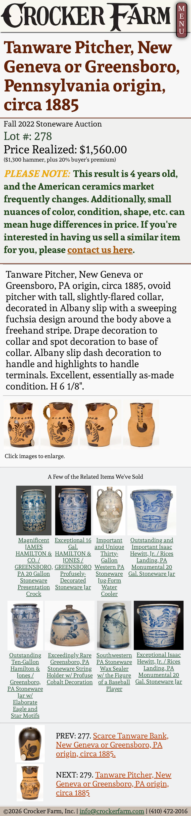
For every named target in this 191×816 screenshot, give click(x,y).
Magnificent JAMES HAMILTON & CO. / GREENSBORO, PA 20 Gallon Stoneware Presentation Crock (34, 567)
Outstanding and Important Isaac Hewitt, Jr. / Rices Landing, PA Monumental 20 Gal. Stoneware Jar (151, 557)
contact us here (100, 249)
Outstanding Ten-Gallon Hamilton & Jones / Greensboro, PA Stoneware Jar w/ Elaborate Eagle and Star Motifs (25, 685)
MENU (181, 20)
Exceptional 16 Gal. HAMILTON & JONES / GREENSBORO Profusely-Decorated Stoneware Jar (73, 563)
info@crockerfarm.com (112, 811)
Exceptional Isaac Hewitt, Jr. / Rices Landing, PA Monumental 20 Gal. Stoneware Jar (158, 668)
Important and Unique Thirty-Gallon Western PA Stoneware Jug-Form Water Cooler (109, 567)
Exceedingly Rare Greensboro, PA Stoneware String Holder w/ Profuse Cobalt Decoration (70, 668)
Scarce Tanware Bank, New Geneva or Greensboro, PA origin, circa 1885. (112, 744)
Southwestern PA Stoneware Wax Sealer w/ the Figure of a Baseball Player (114, 672)
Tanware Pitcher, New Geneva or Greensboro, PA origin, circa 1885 (113, 783)
